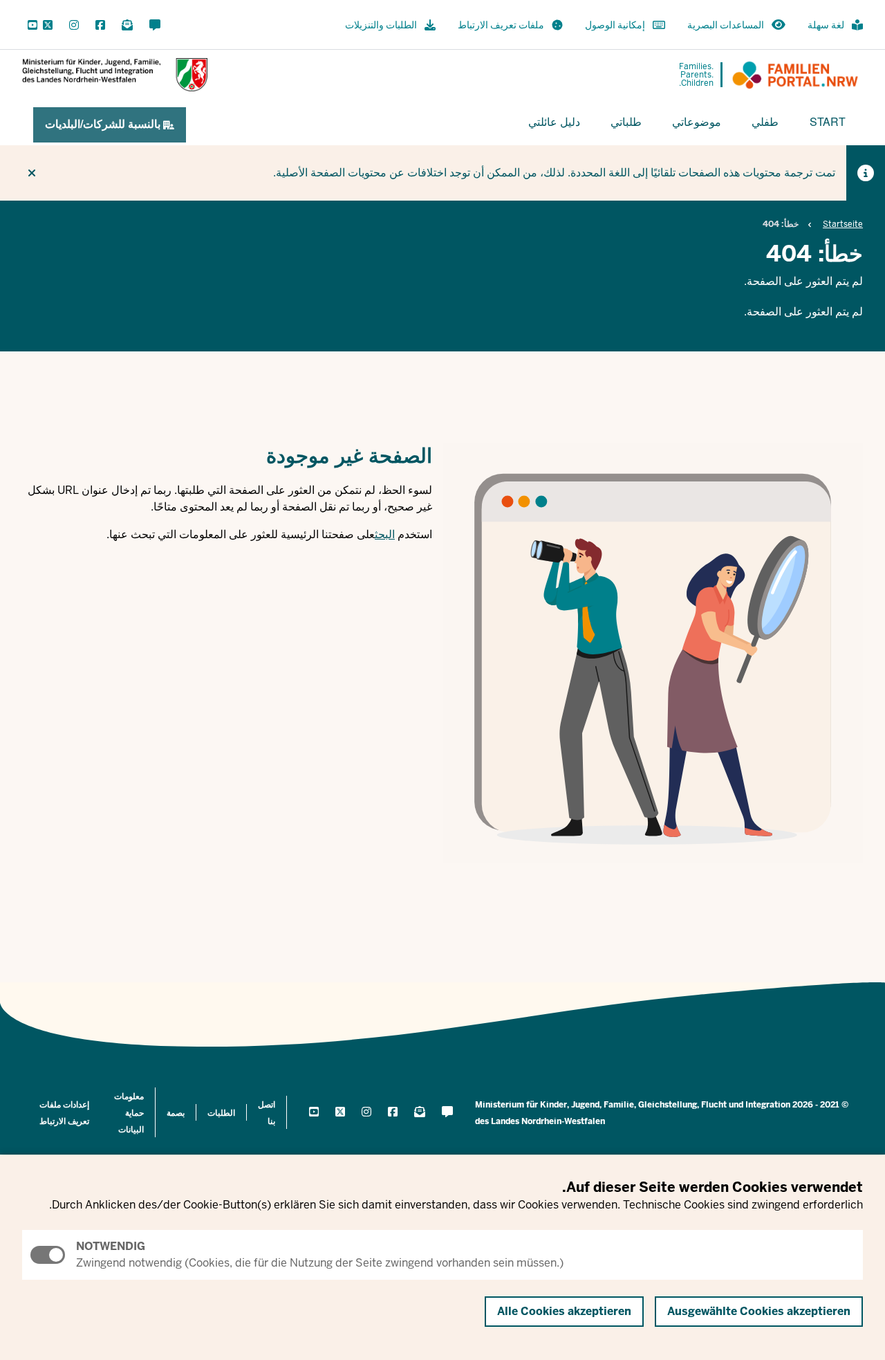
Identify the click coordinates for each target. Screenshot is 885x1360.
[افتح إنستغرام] (74, 26)
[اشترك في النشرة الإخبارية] (127, 26)
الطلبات (221, 1113)
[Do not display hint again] (32, 173)
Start (828, 121)
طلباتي (626, 121)
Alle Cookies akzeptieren (564, 1311)
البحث (385, 534)
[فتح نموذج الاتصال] (155, 26)
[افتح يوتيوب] (29, 26)
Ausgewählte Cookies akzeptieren (758, 1311)
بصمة (176, 1113)
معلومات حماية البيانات (129, 1113)
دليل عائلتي (554, 121)
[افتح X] (47, 26)
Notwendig (110, 1246)
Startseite (843, 224)
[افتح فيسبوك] (100, 26)
